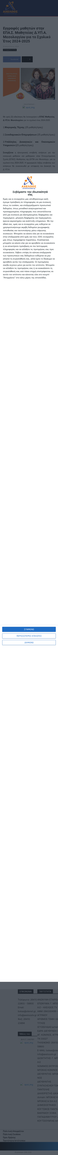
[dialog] (29, 577)
